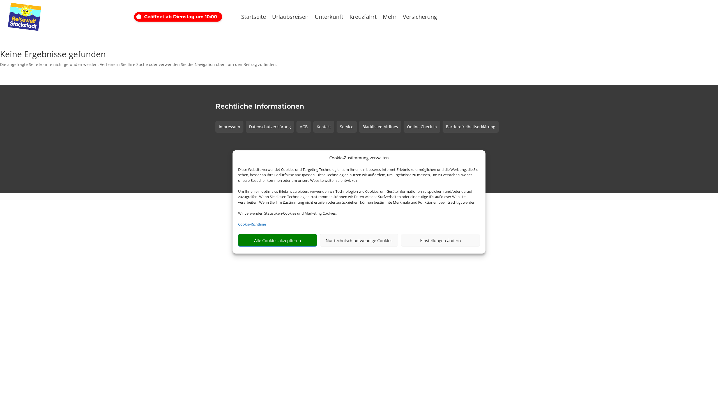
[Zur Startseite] (48, 17)
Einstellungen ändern (440, 240)
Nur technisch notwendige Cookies (359, 240)
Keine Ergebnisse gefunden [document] (53, 55)
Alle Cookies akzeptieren (277, 240)
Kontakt (324, 126)
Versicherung (420, 17)
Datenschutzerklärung (270, 126)
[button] (183, 17)
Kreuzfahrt (363, 17)
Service (346, 126)
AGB (304, 126)
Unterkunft (329, 17)
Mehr (390, 17)
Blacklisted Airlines (380, 126)
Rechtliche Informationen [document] (259, 106)
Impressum (229, 126)
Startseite (253, 17)
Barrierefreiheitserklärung (470, 126)
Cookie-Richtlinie (252, 224)
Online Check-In (422, 126)
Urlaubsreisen (290, 17)
